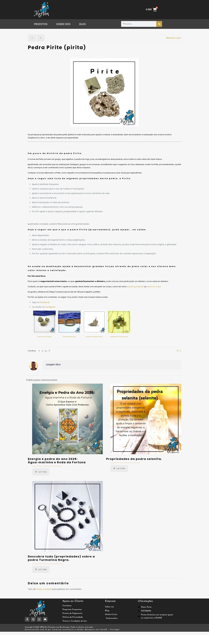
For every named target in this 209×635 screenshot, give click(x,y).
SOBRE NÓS (63, 24)
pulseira (130, 286)
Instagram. (50, 306)
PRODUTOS (40, 24)
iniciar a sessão (43, 589)
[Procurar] (159, 24)
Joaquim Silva (53, 364)
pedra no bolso (154, 286)
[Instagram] (33, 619)
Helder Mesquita (86, 629)
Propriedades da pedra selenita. (134, 459)
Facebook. (45, 302)
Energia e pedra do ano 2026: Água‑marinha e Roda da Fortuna (57, 460)
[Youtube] (45, 619)
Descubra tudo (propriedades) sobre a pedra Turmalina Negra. (61, 558)
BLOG (82, 24)
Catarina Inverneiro (63, 629)
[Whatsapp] (39, 619)
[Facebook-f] (27, 619)
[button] (41, 24)
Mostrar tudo (174, 38)
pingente (139, 286)
